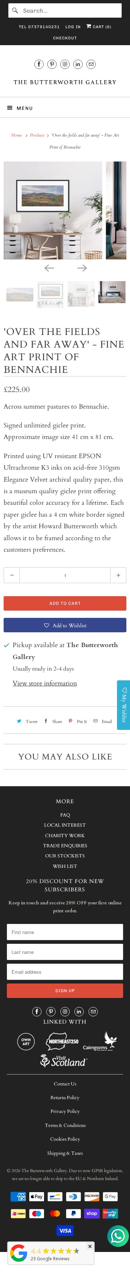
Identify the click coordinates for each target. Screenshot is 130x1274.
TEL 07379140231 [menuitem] (39, 27)
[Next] (82, 267)
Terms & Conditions (65, 1125)
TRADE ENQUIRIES (65, 846)
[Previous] (48, 267)
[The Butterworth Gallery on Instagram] (65, 64)
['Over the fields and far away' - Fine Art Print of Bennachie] (68, 210)
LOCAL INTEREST (65, 825)
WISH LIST (65, 866)
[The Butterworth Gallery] (65, 81)
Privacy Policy (65, 1111)
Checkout (65, 38)
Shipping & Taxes (65, 1153)
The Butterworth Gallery (44, 1171)
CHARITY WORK (65, 835)
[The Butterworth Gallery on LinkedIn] (78, 64)
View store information (45, 683)
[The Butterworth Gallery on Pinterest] (52, 64)
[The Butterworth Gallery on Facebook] (39, 64)
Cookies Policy (65, 1139)
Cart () (101, 27)
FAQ (65, 815)
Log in (73, 27)
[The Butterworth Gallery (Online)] (18, 1261)
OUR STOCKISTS (65, 856)
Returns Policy (65, 1097)
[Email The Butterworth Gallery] (91, 64)
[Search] (15, 10)
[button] (65, 625)
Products (38, 135)
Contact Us (65, 1084)
